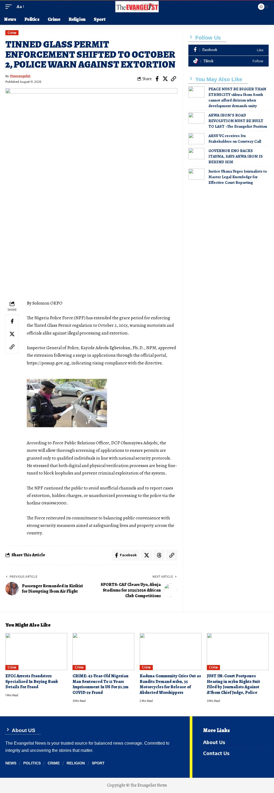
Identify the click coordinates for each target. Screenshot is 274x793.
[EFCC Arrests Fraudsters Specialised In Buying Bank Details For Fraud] (36, 651)
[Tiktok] (228, 61)
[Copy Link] (173, 79)
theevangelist (20, 76)
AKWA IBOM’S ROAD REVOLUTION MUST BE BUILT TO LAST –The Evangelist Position (237, 120)
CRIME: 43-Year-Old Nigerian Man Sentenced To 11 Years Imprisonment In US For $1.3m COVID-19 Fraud (100, 684)
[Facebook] (228, 50)
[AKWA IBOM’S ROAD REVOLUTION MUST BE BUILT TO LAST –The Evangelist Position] (196, 118)
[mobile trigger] (9, 6)
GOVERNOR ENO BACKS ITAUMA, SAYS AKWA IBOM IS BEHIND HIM (235, 156)
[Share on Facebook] (157, 79)
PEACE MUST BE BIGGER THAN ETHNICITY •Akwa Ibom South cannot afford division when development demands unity (237, 97)
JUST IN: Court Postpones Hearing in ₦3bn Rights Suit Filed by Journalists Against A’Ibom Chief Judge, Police (233, 684)
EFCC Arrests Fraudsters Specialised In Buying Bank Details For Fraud (31, 681)
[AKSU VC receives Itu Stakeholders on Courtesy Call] (196, 138)
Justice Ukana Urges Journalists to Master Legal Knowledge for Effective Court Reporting (237, 177)
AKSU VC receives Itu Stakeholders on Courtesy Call (234, 138)
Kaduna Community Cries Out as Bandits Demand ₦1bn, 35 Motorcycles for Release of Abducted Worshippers (170, 684)
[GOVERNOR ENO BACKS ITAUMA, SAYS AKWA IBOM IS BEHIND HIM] (196, 153)
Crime (11, 33)
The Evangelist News (148, 785)
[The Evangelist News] (137, 6)
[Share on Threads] (159, 555)
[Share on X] (165, 79)
